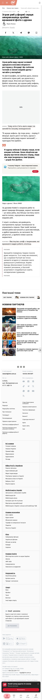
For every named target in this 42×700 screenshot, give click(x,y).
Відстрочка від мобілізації (14, 503)
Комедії (8, 545)
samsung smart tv (21, 643)
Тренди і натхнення (12, 581)
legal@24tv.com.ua (25, 672)
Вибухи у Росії (10, 481)
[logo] (12, 3)
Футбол (8, 592)
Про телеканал (6, 412)
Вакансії (24, 416)
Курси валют (10, 517)
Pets (3, 8)
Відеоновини (10, 454)
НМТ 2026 (9, 561)
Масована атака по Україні (14, 478)
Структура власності (28, 419)
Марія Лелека (11, 24)
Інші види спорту (11, 600)
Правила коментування (29, 406)
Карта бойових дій (11, 471)
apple (21, 638)
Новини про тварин (13, 8)
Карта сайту (25, 426)
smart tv (8, 643)
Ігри (23, 429)
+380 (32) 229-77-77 (13, 670)
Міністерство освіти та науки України (17, 556)
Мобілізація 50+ (11, 495)
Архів (24, 422)
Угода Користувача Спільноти (28, 403)
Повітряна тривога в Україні (15, 476)
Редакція (5, 405)
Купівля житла (10, 578)
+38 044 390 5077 (27, 374)
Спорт (8, 587)
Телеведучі (5, 415)
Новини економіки (13, 512)
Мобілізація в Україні (14, 490)
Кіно (7, 534)
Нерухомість (10, 573)
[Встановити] (21, 687)
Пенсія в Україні (11, 528)
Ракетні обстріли (11, 468)
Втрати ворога (10, 484)
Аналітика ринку (11, 576)
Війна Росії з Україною (14, 466)
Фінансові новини (11, 520)
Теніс (7, 595)
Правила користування (9, 421)
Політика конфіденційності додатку (10, 433)
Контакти (25, 413)
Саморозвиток (10, 564)
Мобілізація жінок (11, 498)
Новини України (11, 449)
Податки (8, 525)
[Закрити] (38, 683)
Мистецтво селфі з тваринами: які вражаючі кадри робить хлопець (20, 242)
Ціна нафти (9, 515)
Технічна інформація (28, 410)
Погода (8, 459)
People (12, 27)
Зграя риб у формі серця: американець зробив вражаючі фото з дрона (30, 8)
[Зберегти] (36, 32)
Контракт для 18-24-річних (14, 501)
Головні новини (11, 446)
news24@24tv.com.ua (9, 374)
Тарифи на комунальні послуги (16, 523)
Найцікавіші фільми (12, 537)
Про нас (4, 402)
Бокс (7, 590)
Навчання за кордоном (13, 567)
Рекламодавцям (7, 418)
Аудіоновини (10, 456)
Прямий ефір (10, 451)
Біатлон (8, 598)
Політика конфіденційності (10, 424)
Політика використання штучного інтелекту (9, 428)
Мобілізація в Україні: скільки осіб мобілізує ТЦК (21, 506)
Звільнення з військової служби (16, 493)
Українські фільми (11, 539)
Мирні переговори (11, 473)
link (23, 381)
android (8, 638)
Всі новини (10, 444)
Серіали (8, 547)
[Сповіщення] (39, 3)
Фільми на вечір (11, 542)
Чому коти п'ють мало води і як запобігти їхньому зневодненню (18, 127)
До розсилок (12, 626)
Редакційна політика (8, 408)
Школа (8, 559)
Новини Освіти (11, 554)
